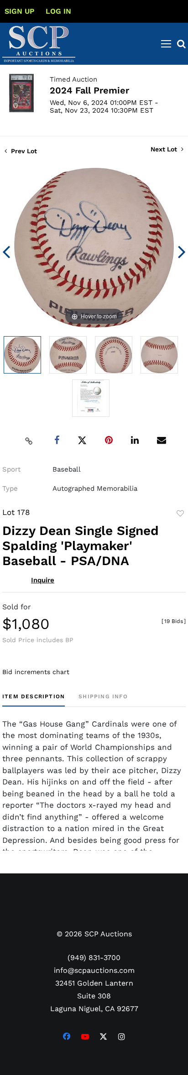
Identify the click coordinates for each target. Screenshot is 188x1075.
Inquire (42, 580)
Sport (11, 469)
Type (10, 488)
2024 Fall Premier (89, 90)
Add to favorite (180, 514)
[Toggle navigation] (166, 44)
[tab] (33, 699)
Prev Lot (23, 151)
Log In (58, 11)
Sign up (19, 11)
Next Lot (165, 149)
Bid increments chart (35, 671)
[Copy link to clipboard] (29, 440)
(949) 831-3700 (94, 957)
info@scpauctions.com (94, 970)
